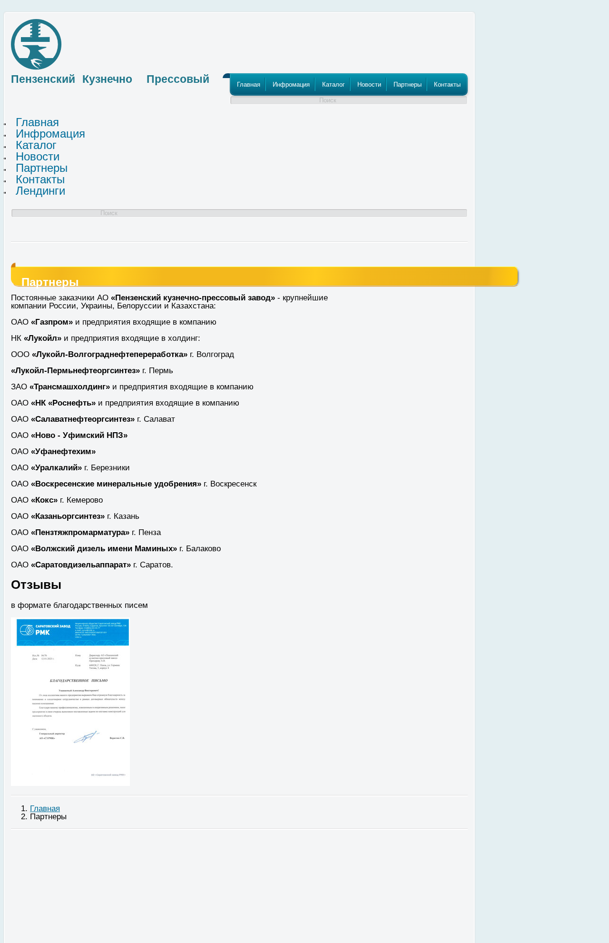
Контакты (447, 84)
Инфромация (291, 84)
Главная (248, 84)
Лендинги (40, 190)
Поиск (327, 100)
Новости (369, 84)
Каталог (333, 84)
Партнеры (407, 84)
